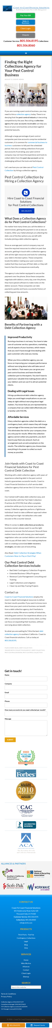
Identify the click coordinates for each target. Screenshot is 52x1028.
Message (8, 719)
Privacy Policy (6, 997)
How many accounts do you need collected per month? (25, 710)
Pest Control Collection (33, 652)
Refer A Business (25, 22)
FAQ (26, 948)
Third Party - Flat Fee (26, 935)
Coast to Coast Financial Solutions (19, 597)
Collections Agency (23, 650)
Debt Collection (25, 648)
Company (8, 684)
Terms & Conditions (8, 994)
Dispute (25, 35)
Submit (10, 740)
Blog (26, 945)
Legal (26, 941)
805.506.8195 (26, 211)
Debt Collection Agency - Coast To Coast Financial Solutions (26, 11)
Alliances (26, 967)
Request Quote (39, 1025)
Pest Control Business (13, 652)
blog (17, 648)
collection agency (23, 114)
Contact (26, 970)
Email (7, 692)
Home (26, 960)
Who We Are (26, 963)
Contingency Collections (26, 938)
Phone (7, 701)
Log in (43, 1019)
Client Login (26, 28)
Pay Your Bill (25, 15)
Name (7, 675)
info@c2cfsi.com (26, 923)
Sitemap (26, 977)
